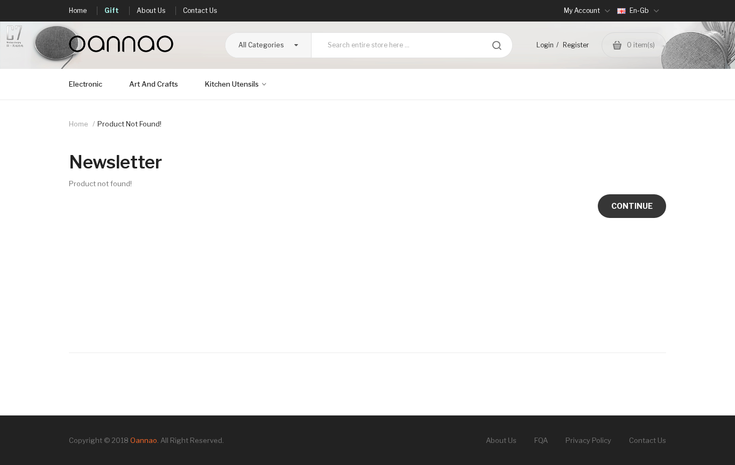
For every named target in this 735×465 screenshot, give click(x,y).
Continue (632, 205)
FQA (541, 440)
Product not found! (129, 123)
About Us (501, 440)
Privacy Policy (588, 440)
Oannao (143, 440)
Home (78, 123)
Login (545, 45)
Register (576, 45)
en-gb (639, 10)
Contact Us (647, 440)
